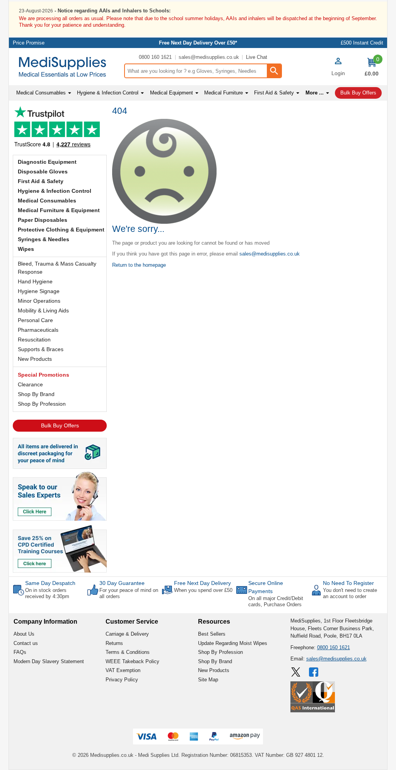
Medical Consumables (47, 200)
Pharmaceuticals (38, 330)
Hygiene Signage (39, 291)
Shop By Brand (36, 394)
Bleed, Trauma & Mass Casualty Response (57, 268)
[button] (338, 67)
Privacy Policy (122, 680)
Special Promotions (43, 375)
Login (338, 73)
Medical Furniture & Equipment (59, 210)
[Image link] (60, 548)
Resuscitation (34, 339)
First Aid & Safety (40, 181)
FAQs (20, 652)
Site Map (208, 680)
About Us (24, 634)
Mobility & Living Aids (43, 310)
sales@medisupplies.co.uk (209, 57)
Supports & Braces (40, 349)
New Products (35, 359)
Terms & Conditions (128, 652)
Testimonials (60, 129)
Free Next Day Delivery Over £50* (198, 43)
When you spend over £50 (203, 590)
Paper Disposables (42, 220)
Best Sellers (211, 634)
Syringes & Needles (43, 239)
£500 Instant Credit (362, 43)
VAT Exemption (123, 670)
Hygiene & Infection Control (54, 191)
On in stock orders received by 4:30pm (47, 593)
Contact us (26, 643)
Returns (114, 643)
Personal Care (35, 320)
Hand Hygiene (35, 281)
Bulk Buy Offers (60, 425)
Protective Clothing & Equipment (61, 229)
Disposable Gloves (43, 171)
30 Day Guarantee (122, 583)
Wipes (26, 249)
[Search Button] (274, 70)
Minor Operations (39, 301)
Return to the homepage (139, 265)
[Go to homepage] (66, 67)
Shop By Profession (42, 404)
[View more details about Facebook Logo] (314, 672)
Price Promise (28, 43)
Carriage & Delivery (127, 634)
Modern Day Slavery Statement (49, 661)
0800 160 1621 (155, 57)
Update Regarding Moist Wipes (232, 643)
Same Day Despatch (50, 583)
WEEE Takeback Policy (132, 661)
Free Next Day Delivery (202, 583)
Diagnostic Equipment (47, 162)
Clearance (30, 384)
